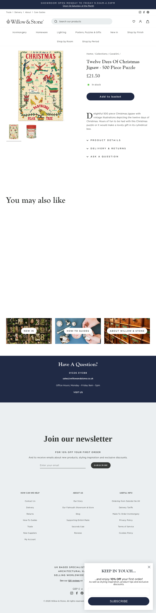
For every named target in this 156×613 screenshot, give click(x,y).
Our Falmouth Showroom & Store (78, 507)
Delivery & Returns (108, 148)
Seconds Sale (78, 526)
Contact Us (30, 501)
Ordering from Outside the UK (126, 501)
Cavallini (114, 54)
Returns (30, 514)
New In (114, 32)
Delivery (18, 12)
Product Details (105, 140)
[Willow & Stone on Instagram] (71, 593)
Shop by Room (65, 41)
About (28, 12)
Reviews (78, 533)
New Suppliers (30, 533)
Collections (101, 54)
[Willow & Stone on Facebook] (76, 593)
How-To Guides (30, 520)
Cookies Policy (126, 533)
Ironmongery (19, 32)
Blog (78, 514)
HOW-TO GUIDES (78, 331)
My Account (30, 539)
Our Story (78, 501)
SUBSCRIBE (119, 601)
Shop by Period (90, 41)
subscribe (101, 465)
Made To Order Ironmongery (126, 514)
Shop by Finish (135, 32)
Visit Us (78, 392)
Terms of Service (126, 526)
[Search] (56, 21)
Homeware (42, 32)
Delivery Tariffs (126, 507)
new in (29, 331)
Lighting (61, 32)
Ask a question (104, 156)
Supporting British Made (78, 520)
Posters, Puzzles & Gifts (88, 32)
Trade (8, 12)
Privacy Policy (126, 520)
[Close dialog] (149, 567)
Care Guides (39, 12)
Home (90, 54)
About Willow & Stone (127, 331)
